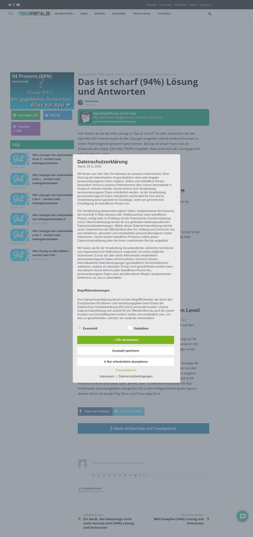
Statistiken (141, 328)
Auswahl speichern (125, 350)
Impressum (107, 376)
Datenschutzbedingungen (136, 376)
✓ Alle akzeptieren (125, 339)
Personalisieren (126, 370)
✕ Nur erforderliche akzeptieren (126, 361)
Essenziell (90, 328)
